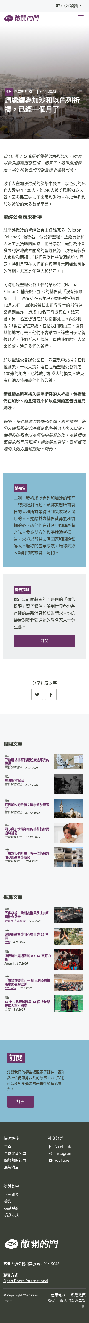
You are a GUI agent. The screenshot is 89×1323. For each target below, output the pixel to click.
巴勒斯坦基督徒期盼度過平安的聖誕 (27, 762)
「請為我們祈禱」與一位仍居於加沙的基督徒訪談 (27, 855)
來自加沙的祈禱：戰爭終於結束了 (27, 806)
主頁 (7, 1146)
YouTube (61, 1160)
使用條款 (58, 1294)
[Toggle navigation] (80, 17)
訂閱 (44, 640)
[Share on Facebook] (51, 694)
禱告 (7, 1201)
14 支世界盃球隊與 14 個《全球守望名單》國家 (27, 1004)
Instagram (63, 1153)
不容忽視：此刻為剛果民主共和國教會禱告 (27, 915)
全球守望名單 (15, 1153)
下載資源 (11, 1194)
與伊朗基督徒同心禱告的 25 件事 (26, 936)
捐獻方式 (11, 1214)
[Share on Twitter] (37, 694)
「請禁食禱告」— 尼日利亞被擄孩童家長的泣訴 (27, 982)
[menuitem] (68, 6)
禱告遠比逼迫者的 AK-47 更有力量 (28, 958)
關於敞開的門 (15, 1160)
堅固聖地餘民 (14, 780)
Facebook (62, 1146)
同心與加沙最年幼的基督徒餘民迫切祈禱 (27, 831)
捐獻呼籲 (11, 1208)
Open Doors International (25, 1280)
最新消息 (11, 1167)
